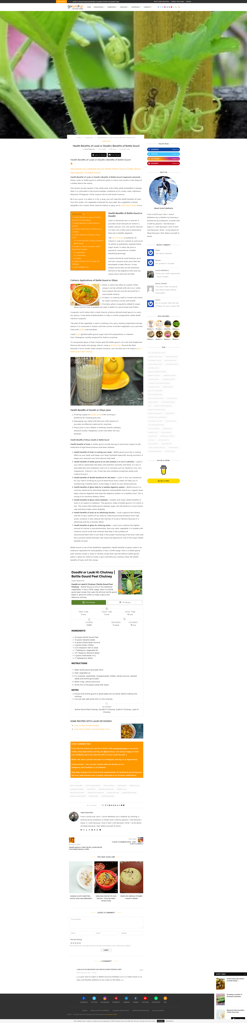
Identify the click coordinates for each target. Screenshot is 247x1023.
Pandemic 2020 (121, 789)
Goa (149, 406)
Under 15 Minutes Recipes (156, 447)
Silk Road (151, 440)
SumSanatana (98, 7)
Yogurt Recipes (170, 451)
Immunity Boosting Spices (156, 409)
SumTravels (135, 7)
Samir (158, 300)
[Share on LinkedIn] (111, 805)
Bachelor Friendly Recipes (157, 371)
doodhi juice (95, 414)
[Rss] (176, 7)
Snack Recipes (153, 444)
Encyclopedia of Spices (156, 398)
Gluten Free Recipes (168, 402)
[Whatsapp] (173, 7)
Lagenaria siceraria (77, 789)
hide (84, 214)
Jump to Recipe (100, 155)
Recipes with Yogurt (167, 436)
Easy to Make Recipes (155, 394)
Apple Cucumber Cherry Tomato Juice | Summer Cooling (131, 898)
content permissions (140, 1010)
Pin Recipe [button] (126, 602)
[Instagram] (162, 7)
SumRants (147, 7)
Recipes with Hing (113, 792)
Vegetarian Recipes (107, 796)
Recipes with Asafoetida (96, 792)
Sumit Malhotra (90, 149)
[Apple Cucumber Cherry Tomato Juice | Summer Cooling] (131, 877)
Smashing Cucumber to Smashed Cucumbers (234, 995)
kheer (77, 334)
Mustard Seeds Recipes (106, 789)
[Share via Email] (123, 805)
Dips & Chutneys (109, 785)
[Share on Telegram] (121, 805)
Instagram (75, 767)
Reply (141, 970)
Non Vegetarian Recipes (156, 425)
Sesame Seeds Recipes (129, 792)
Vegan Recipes (93, 796)
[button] (69, 1)
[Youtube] (171, 7)
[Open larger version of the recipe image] (130, 582)
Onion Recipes (167, 428)
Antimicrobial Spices (155, 364)
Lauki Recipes (91, 789)
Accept (160, 1021)
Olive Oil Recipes (153, 428)
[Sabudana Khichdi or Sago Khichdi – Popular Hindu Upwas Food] (80, 877)
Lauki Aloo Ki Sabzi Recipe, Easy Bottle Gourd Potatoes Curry (99, 969)
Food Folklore (172, 398)
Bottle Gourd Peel (76, 785)
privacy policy (158, 1010)
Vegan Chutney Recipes (77, 796)
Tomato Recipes (166, 444)
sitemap (188, 1)
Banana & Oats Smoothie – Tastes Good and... (236, 1011)
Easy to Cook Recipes (155, 390)
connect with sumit (177, 1)
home (84, 1010)
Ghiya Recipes (121, 785)
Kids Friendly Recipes (155, 421)
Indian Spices (169, 413)
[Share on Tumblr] (113, 805)
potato (82, 329)
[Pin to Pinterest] (109, 805)
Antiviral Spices (153, 368)
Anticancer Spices (172, 356)
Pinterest (102, 767)
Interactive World (111, 1014)
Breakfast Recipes (170, 375)
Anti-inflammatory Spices (156, 353)
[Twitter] (160, 7)
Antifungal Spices (170, 360)
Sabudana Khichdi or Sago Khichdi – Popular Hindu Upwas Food (80, 898)
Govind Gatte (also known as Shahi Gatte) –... (235, 980)
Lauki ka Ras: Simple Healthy (86, 725)
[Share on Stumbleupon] (117, 805)
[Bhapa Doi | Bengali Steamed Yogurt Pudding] (106, 877)
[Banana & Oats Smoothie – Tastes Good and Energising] (220, 1015)
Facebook (88, 767)
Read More (169, 1021)
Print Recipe (115, 155)
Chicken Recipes (153, 379)
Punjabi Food (152, 436)
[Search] (179, 7)
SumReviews (111, 7)
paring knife (115, 345)
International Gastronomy (157, 417)
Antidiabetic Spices (154, 360)
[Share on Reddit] (115, 805)
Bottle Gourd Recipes (93, 785)
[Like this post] (103, 805)
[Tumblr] (169, 7)
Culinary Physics (153, 387)
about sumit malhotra (161, 1)
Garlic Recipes (153, 402)
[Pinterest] (165, 7)
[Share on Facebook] (105, 805)
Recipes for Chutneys (77, 792)
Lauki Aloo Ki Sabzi (129, 205)
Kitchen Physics (171, 421)
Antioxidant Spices (172, 364)
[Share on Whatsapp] (119, 805)
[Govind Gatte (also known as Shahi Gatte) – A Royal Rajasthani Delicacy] (220, 984)
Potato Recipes (166, 432)
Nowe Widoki (161, 283)
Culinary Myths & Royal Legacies (159, 383)
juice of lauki (117, 238)
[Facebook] (158, 7)
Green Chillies (134, 785)
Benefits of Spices (154, 375)
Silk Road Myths (163, 440)
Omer (157, 250)
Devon (158, 260)
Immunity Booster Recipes (163, 406)
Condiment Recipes (168, 379)
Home (89, 7)
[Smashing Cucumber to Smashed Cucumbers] (220, 999)
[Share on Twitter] (107, 805)
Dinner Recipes (168, 387)
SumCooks (123, 7)
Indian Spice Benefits (155, 413)
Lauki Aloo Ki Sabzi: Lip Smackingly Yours (92, 729)
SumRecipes (89, 137)
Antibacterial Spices (155, 356)
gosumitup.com (135, 772)
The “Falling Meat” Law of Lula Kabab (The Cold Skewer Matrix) (95, 1)
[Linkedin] (167, 7)
